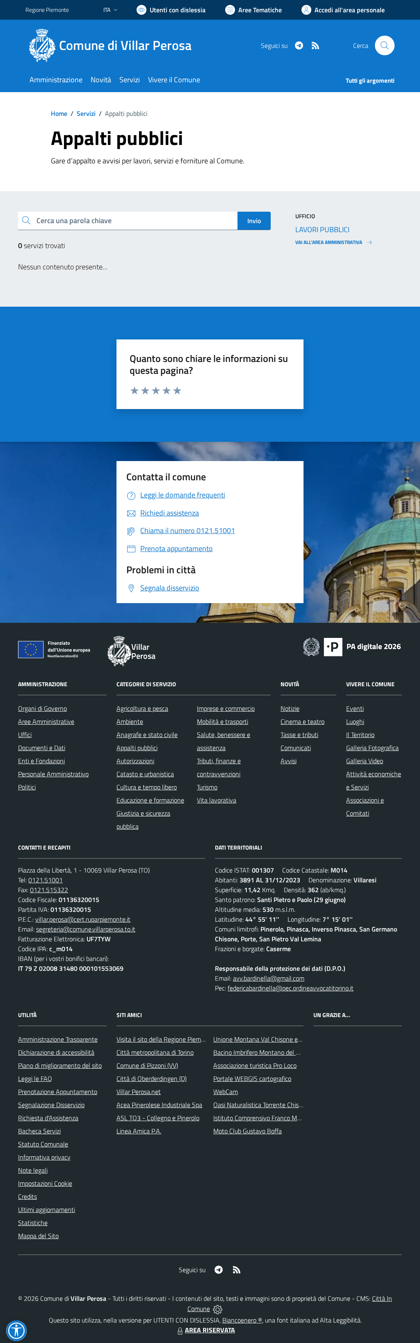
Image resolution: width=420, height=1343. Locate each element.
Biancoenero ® (242, 1320)
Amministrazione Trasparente (58, 1039)
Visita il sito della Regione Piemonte (165, 1039)
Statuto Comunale (43, 1144)
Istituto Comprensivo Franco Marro (260, 1118)
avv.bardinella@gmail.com (268, 978)
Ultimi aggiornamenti (46, 1209)
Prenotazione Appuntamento (57, 1092)
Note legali (33, 1170)
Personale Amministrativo (53, 774)
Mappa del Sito (38, 1236)
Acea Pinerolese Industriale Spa (159, 1105)
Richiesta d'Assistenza (48, 1118)
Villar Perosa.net (138, 1092)
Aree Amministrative (46, 721)
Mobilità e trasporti (222, 721)
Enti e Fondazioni (41, 761)
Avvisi (289, 761)
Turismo (207, 787)
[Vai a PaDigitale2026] (352, 646)
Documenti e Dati (41, 748)
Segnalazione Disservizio (51, 1105)
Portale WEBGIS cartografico (252, 1078)
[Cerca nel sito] (385, 45)
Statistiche (33, 1223)
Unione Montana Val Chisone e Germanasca (273, 1039)
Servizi (86, 113)
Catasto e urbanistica (145, 774)
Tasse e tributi (299, 734)
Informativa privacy (44, 1157)
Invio (254, 221)
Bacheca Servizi (39, 1131)
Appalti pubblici (137, 748)
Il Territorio (360, 734)
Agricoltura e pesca (142, 708)
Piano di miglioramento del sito (60, 1065)
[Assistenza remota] (217, 1309)
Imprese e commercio (226, 708)
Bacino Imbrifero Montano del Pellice (263, 1052)
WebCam (225, 1092)
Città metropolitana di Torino (155, 1052)
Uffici (25, 734)
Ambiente (129, 721)
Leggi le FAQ (35, 1078)
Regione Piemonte (47, 9)
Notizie (290, 708)
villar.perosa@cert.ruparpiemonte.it (82, 919)
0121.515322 (49, 890)
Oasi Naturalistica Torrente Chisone (261, 1105)
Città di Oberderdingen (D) (151, 1078)
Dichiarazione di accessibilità (56, 1052)
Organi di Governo (42, 708)
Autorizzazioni (135, 761)
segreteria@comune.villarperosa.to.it (85, 929)
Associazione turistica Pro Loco (255, 1065)
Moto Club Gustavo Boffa (247, 1131)
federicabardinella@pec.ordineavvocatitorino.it (291, 988)
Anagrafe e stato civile (147, 734)
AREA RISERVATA (210, 1330)
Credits (27, 1196)
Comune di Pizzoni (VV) (147, 1065)
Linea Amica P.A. (138, 1131)
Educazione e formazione (150, 800)
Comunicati (296, 748)
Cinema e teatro (302, 721)
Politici (27, 787)
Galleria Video (364, 761)
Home (59, 113)
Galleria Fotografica (372, 748)
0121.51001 (45, 880)
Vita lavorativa (216, 800)
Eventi (355, 708)
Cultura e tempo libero (146, 787)
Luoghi (355, 721)
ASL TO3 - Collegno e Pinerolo (157, 1118)
